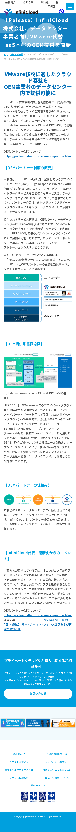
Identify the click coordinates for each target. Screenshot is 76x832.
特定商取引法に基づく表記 (57, 769)
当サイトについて (18, 761)
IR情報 (45, 2)
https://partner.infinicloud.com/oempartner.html (38, 156)
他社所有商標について (57, 777)
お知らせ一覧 (16, 54)
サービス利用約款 (18, 777)
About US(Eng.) (56, 753)
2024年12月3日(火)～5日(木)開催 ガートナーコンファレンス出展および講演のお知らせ (38, 624)
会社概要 (10, 2)
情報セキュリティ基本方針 (19, 769)
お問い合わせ (38, 693)
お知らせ (28, 2)
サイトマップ (38, 785)
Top (6, 54)
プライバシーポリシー (57, 761)
